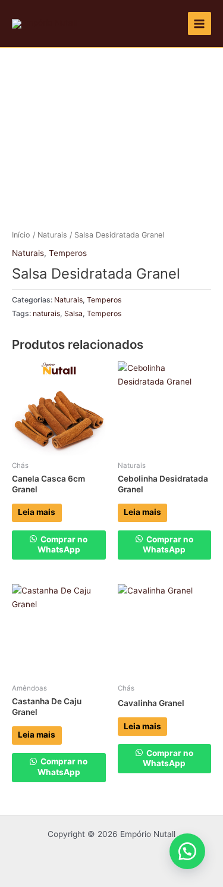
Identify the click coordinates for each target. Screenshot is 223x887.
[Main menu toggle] (199, 23)
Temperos (68, 253)
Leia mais (36, 512)
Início (21, 234)
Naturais (52, 234)
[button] (187, 851)
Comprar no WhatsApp (62, 545)
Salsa (73, 313)
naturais (46, 313)
